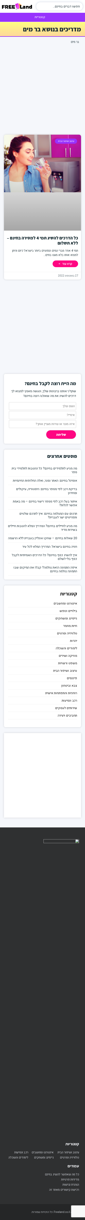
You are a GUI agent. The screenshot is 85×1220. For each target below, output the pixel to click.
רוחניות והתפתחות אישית (61, 693)
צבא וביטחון (69, 685)
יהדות (73, 641)
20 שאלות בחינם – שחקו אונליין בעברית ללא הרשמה (42, 538)
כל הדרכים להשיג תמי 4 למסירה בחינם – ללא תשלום (42, 240)
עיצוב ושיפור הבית (65, 670)
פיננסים (72, 678)
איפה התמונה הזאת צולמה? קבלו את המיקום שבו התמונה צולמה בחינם (45, 569)
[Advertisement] (42, 88)
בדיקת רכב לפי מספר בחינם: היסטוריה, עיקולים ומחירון (46, 491)
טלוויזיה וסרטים (67, 633)
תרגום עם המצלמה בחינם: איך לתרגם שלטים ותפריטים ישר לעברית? (48, 515)
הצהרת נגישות (70, 1184)
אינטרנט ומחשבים (65, 603)
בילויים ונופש (68, 611)
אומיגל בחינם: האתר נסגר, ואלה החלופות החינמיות (45, 480)
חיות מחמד (70, 626)
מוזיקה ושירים (68, 655)
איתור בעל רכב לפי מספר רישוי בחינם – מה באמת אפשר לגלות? (45, 503)
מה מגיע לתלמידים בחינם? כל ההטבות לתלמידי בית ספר (44, 470)
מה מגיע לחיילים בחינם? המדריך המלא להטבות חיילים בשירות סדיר (42, 528)
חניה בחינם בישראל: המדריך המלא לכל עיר (49, 546)
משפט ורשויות (67, 663)
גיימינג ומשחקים (66, 618)
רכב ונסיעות (69, 700)
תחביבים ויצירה (67, 715)
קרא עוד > (65, 264)
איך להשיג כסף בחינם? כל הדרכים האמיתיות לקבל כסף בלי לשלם (44, 557)
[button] (43, 16)
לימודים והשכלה (66, 648)
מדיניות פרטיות (70, 1179)
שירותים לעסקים (66, 708)
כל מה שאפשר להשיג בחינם (62, 1174)
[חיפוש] (41, 6)
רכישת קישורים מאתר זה (64, 1190)
